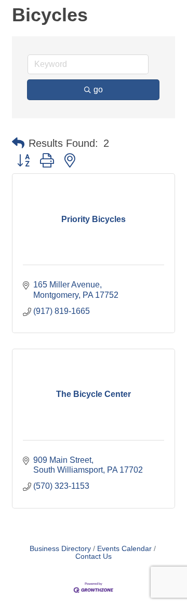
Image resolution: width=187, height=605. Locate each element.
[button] (18, 143)
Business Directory (60, 549)
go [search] (98, 89)
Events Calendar (124, 549)
